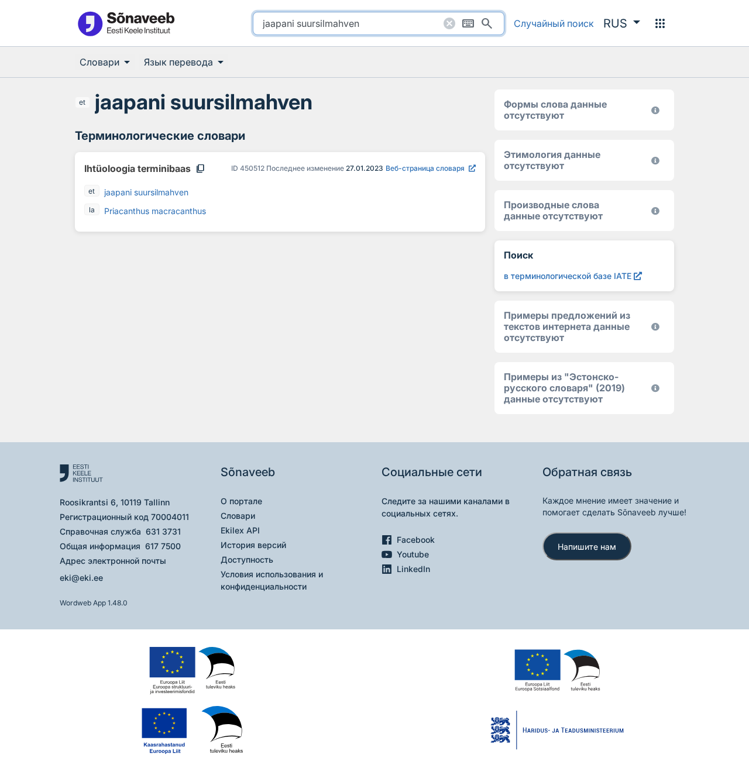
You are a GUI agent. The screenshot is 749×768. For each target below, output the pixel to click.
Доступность (247, 559)
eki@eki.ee (81, 578)
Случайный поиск (554, 23)
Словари (238, 516)
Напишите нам (587, 547)
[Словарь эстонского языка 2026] (655, 160)
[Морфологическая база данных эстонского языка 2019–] (655, 110)
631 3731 (163, 531)
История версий (253, 545)
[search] (378, 23)
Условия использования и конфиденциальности (272, 580)
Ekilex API (240, 530)
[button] (621, 23)
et (82, 102)
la (92, 209)
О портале (241, 501)
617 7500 (163, 546)
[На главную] (125, 23)
